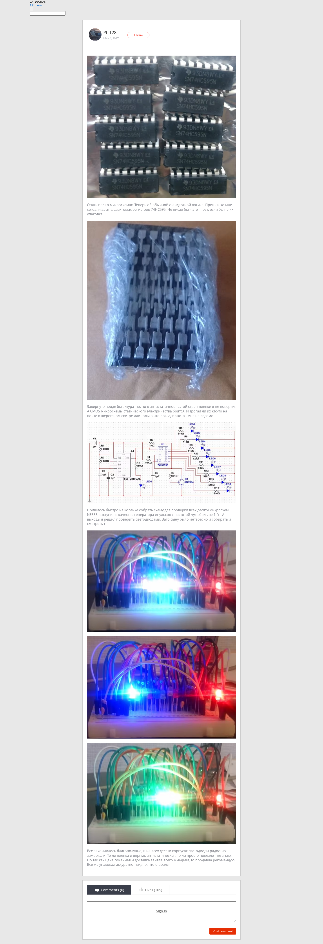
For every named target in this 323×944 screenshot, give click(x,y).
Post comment (223, 931)
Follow (138, 35)
